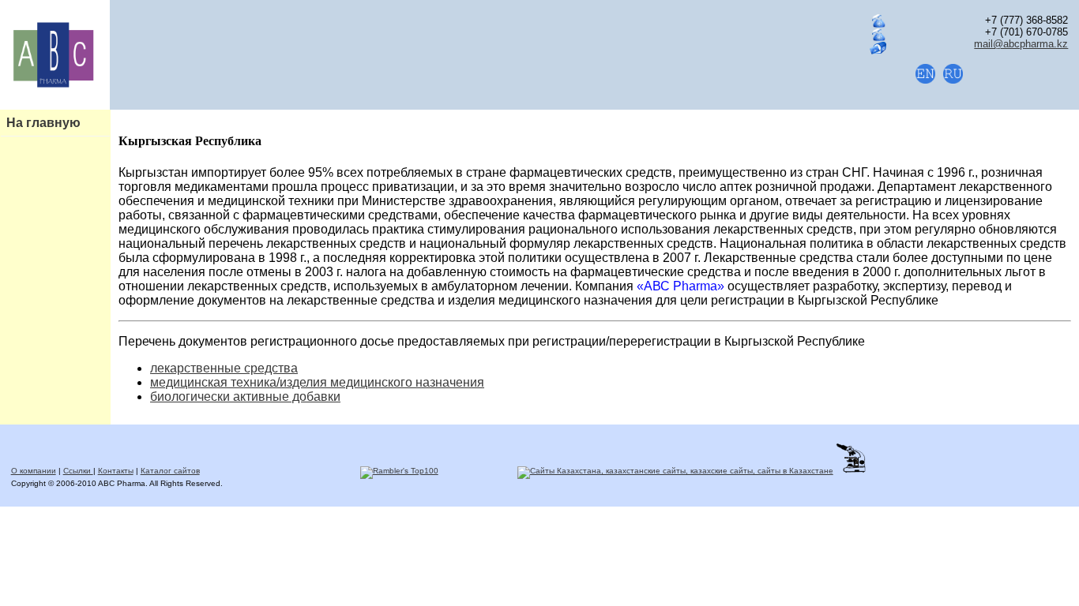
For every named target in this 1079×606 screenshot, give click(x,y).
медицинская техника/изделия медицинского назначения (317, 382)
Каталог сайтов (170, 470)
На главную (43, 122)
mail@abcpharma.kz (1021, 44)
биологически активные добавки (245, 396)
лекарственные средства (224, 368)
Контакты (115, 470)
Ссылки (78, 470)
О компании (33, 470)
